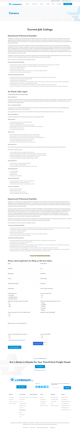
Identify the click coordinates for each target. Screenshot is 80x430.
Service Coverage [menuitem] (33, 394)
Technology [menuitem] (21, 414)
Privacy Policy (25, 427)
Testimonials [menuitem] (43, 401)
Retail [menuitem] (20, 412)
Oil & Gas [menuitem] (21, 407)
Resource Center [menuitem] (54, 397)
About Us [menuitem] (42, 397)
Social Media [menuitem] (53, 401)
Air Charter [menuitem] (11, 399)
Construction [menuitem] (22, 399)
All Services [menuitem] (11, 397)
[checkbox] (24, 297)
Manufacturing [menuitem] (22, 405)
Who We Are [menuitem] (43, 399)
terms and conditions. (20, 340)
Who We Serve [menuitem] (22, 394)
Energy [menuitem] (20, 401)
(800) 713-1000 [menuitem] (64, 397)
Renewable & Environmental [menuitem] (22, 410)
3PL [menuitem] (20, 416)
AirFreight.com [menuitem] (64, 399)
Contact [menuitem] (63, 394)
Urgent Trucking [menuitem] (12, 403)
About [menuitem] (41, 394)
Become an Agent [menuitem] (44, 405)
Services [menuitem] (10, 394)
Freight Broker (52, 427)
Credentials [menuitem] (42, 403)
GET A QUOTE (40, 366)
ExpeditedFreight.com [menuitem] (66, 401)
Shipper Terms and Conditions (42, 427)
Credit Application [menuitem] (55, 405)
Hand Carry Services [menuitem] (13, 401)
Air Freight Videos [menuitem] (54, 399)
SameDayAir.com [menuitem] (65, 407)
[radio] (56, 295)
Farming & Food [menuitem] (22, 403)
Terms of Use (32, 427)
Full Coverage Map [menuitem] (34, 397)
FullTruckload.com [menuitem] (65, 403)
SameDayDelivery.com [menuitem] (66, 409)
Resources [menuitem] (53, 394)
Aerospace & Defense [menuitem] (24, 397)
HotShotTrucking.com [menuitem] (66, 405)
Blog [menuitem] (52, 403)
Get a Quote (68, 4)
